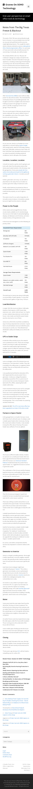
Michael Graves (19, 34)
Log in (4, 751)
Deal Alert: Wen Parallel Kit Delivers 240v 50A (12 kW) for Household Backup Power (16, 684)
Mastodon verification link (22, 784)
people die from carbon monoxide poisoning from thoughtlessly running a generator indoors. (16, 172)
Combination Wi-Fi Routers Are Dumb (13, 690)
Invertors (21, 575)
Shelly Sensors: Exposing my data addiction (15, 670)
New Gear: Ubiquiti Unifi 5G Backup (13, 687)
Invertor (18, 569)
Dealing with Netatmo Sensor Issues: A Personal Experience (14, 673)
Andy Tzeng (8, 713)
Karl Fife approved (24, 588)
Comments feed (7, 755)
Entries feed (6, 753)
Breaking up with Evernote (10, 681)
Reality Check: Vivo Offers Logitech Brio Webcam (8, 766)
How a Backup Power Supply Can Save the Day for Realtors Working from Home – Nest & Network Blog (15, 701)
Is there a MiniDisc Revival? (11, 677)
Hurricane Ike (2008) (11, 96)
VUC (19, 651)
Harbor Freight (23, 145)
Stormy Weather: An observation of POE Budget (16, 679)
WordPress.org (7, 756)
